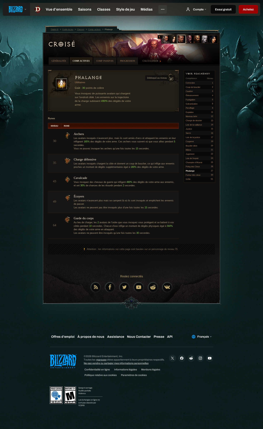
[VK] (167, 287)
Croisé (61, 44)
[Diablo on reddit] (153, 287)
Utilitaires (80, 82)
